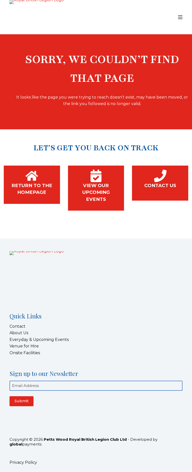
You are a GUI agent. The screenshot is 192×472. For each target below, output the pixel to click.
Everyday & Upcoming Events (39, 339)
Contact (18, 326)
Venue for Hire (24, 346)
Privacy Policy (23, 462)
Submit (21, 400)
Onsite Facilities (25, 352)
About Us (19, 332)
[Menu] (180, 17)
